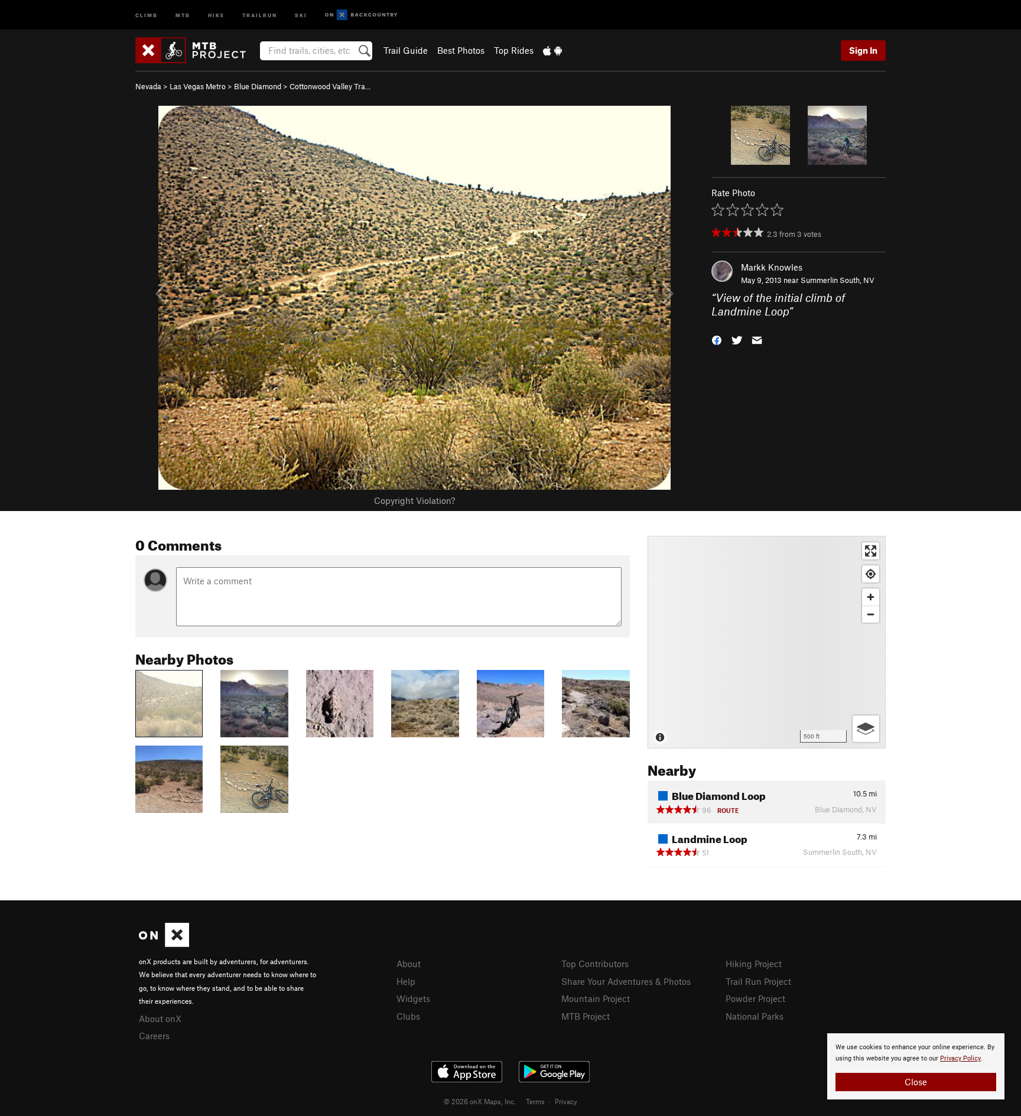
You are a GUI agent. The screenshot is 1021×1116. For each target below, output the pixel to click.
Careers (154, 1035)
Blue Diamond (257, 86)
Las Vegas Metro (198, 86)
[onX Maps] (164, 943)
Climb (146, 14)
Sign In (863, 50)
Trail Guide (405, 50)
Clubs (408, 1016)
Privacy (566, 1101)
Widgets (413, 998)
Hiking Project (754, 963)
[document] (915, 1066)
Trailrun (259, 14)
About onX (160, 1018)
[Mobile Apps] (552, 50)
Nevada (148, 86)
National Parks (754, 1016)
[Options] (866, 728)
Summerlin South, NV (837, 280)
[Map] (766, 642)
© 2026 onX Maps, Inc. (480, 1101)
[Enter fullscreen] (870, 550)
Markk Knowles (771, 267)
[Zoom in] (870, 597)
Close (916, 1081)
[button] (716, 339)
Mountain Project (595, 998)
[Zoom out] (870, 614)
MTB (182, 14)
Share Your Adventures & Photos (626, 981)
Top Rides (514, 50)
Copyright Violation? (414, 500)
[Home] (196, 50)
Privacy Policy (960, 1058)
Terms (535, 1101)
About (408, 963)
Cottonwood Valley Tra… (330, 86)
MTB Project (585, 1016)
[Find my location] (870, 574)
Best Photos (461, 50)
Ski (301, 14)
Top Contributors (595, 963)
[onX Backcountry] (361, 15)
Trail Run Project (758, 981)
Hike (216, 14)
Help (405, 981)
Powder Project (755, 998)
